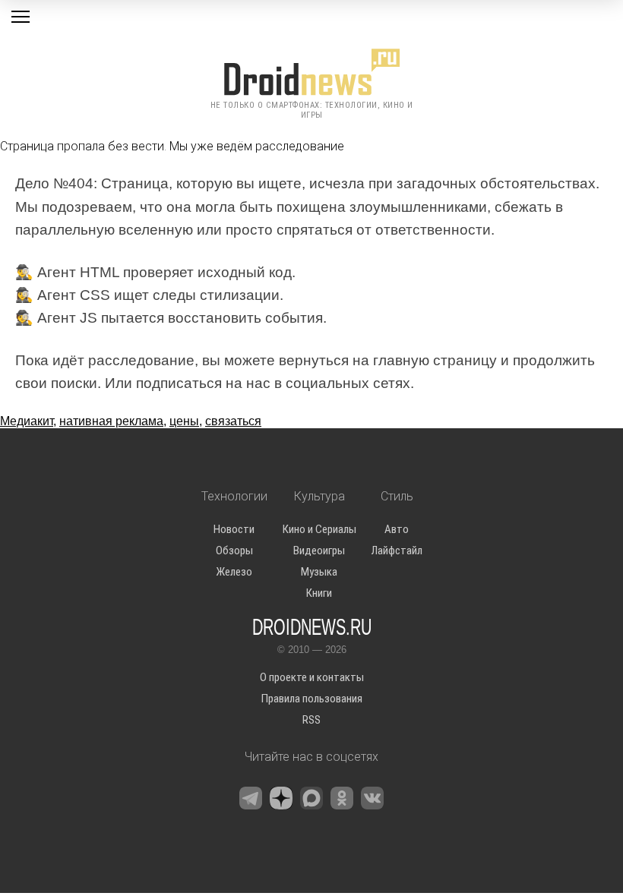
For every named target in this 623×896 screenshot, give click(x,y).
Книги (319, 593)
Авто (396, 529)
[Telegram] (250, 798)
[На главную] (311, 72)
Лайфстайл (397, 550)
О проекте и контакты (312, 677)
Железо (234, 572)
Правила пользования (311, 698)
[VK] (372, 798)
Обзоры (234, 550)
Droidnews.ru (312, 626)
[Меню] (20, 17)
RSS (311, 720)
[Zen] (281, 798)
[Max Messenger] (311, 798)
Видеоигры (319, 550)
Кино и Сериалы (319, 529)
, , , (130, 421)
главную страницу (435, 360)
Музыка (319, 572)
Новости (234, 529)
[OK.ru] (341, 798)
